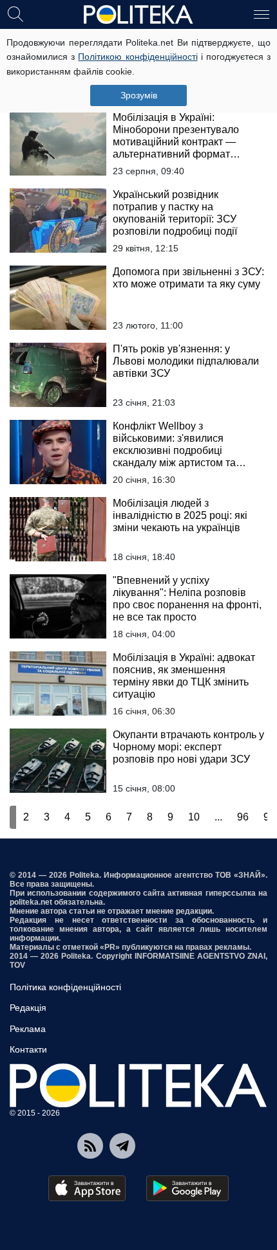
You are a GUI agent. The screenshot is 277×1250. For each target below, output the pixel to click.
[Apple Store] (87, 1188)
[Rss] (90, 1146)
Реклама (28, 1029)
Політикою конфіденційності (137, 56)
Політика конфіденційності (65, 987)
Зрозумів (138, 95)
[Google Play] (187, 1188)
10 (194, 816)
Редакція (28, 1007)
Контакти (28, 1049)
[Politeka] (138, 14)
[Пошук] (15, 13)
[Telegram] (122, 1146)
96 (243, 816)
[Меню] (261, 13)
